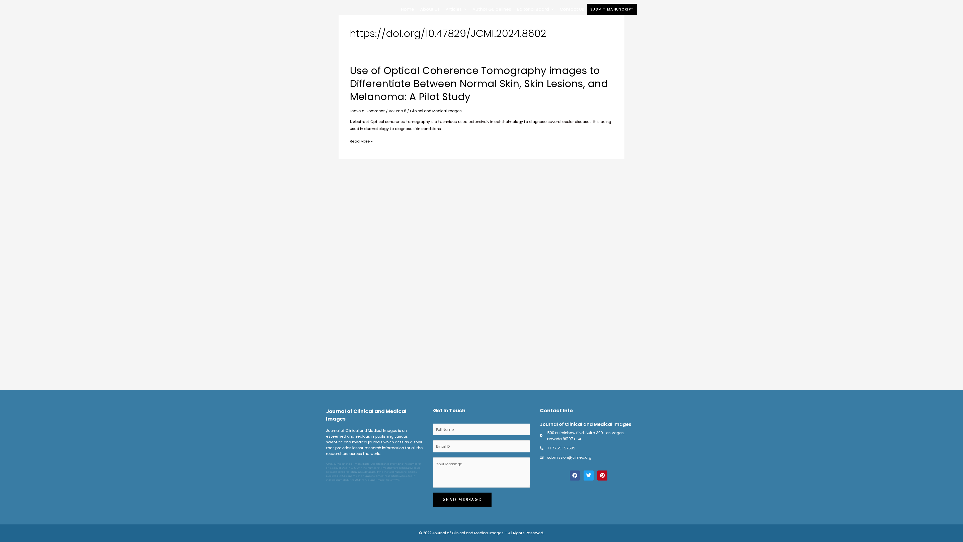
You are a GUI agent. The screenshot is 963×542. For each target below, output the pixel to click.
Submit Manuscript (612, 9)
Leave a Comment (367, 110)
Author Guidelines (491, 9)
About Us (430, 9)
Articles (454, 9)
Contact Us (572, 9)
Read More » (361, 141)
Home (407, 9)
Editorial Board (533, 9)
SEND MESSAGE (462, 499)
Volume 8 (397, 110)
